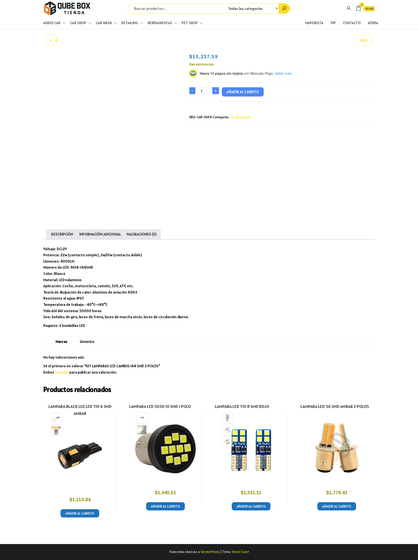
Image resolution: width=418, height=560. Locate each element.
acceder (62, 372)
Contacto (352, 23)
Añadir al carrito (243, 91)
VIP (333, 23)
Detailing (129, 23)
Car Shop (78, 23)
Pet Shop (190, 23)
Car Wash (104, 23)
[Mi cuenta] (348, 8)
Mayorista (314, 23)
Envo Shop (240, 552)
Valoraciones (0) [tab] (141, 234)
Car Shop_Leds (240, 117)
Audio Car (51, 23)
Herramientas (160, 23)
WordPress (210, 552)
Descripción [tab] (62, 234)
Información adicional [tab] (100, 234)
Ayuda (373, 23)
